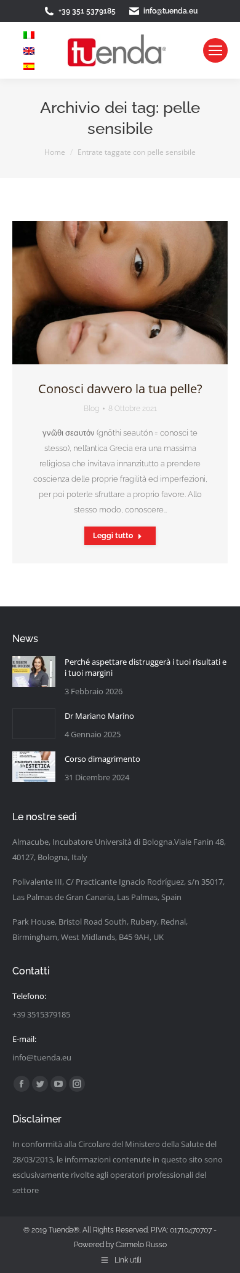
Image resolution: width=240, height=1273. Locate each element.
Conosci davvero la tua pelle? (120, 388)
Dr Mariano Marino (99, 715)
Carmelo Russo (141, 1244)
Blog (91, 408)
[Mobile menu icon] (215, 50)
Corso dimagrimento (102, 758)
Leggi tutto (113, 535)
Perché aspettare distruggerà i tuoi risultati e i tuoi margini (145, 667)
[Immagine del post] (33, 674)
